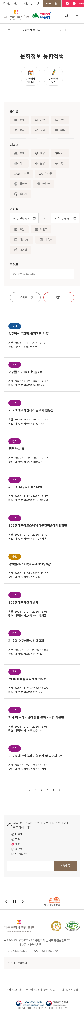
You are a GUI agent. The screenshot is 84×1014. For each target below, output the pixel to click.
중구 (42, 153)
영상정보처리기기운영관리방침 (41, 989)
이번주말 (24, 239)
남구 (42, 163)
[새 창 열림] (72, 926)
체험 (62, 130)
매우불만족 (21, 853)
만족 (17, 839)
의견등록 (65, 865)
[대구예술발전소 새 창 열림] (52, 901)
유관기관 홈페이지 (17, 963)
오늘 (22, 229)
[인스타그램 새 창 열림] (74, 3)
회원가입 (27, 3)
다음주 (48, 239)
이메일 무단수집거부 (72, 989)
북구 (62, 163)
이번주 (43, 229)
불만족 (18, 849)
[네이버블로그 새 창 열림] (81, 3)
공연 (42, 119)
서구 (22, 163)
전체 (22, 119)
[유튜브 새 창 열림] (67, 3)
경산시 (23, 194)
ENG (48, 3)
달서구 (48, 173)
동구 (62, 153)
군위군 (46, 183)
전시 (62, 119)
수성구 (25, 173)
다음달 (23, 249)
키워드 (14, 264)
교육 (42, 130)
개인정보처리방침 (13, 989)
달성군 (23, 183)
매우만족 (19, 834)
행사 (22, 130)
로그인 (6, 3)
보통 (17, 844)
